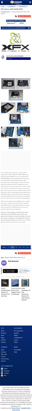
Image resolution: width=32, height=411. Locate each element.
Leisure (16, 340)
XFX (19, 257)
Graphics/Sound (22, 6)
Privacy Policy (5, 359)
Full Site (3, 340)
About (2, 349)
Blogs (2, 337)
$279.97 (22, 23)
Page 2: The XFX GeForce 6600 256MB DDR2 (13, 28)
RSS (5, 375)
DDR (11, 257)
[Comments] (16, 16)
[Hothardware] (16, 2)
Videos (16, 342)
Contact (3, 356)
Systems (16, 333)
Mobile (16, 335)
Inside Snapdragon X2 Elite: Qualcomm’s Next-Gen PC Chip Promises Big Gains (26, 294)
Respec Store (10, 23)
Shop (15, 352)
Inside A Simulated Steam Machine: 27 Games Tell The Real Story (6, 292)
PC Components (11, 6)
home (3, 6)
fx (24, 257)
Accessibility (17, 349)
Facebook (6, 371)
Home (2, 331)
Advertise (3, 352)
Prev (4, 247)
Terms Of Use (16, 410)
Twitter (5, 368)
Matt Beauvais (13, 261)
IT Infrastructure (18, 337)
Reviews (3, 333)
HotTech (3, 361)
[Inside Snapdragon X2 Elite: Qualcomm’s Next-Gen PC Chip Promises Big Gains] (25, 283)
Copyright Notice (26, 408)
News (2, 335)
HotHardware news (24, 271)
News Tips (4, 354)
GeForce (7, 257)
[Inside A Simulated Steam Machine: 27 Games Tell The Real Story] (5, 283)
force (22, 257)
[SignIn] (3, 2)
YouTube (6, 373)
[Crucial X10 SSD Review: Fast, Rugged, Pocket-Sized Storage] (15, 283)
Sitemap (3, 342)
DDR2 (15, 257)
